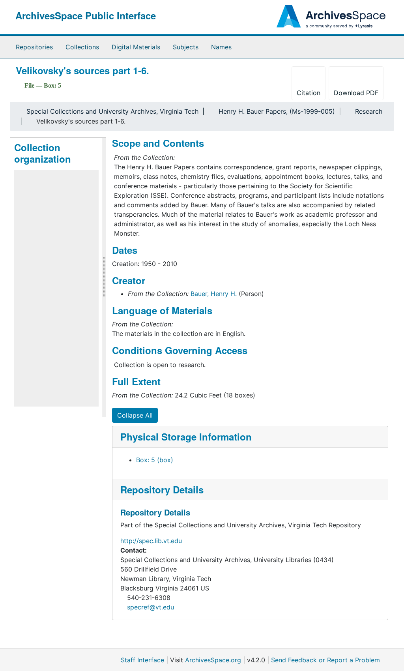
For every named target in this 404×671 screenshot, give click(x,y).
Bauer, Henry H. (214, 294)
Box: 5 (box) (154, 460)
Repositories (34, 47)
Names (221, 47)
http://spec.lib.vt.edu (151, 541)
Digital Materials (136, 47)
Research (368, 111)
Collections (82, 47)
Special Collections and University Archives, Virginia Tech (112, 111)
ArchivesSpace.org (213, 660)
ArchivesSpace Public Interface (85, 15)
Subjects (185, 47)
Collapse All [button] (135, 415)
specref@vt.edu (150, 607)
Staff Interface (142, 660)
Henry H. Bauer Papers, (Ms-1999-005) (277, 111)
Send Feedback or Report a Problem (325, 660)
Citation (308, 93)
